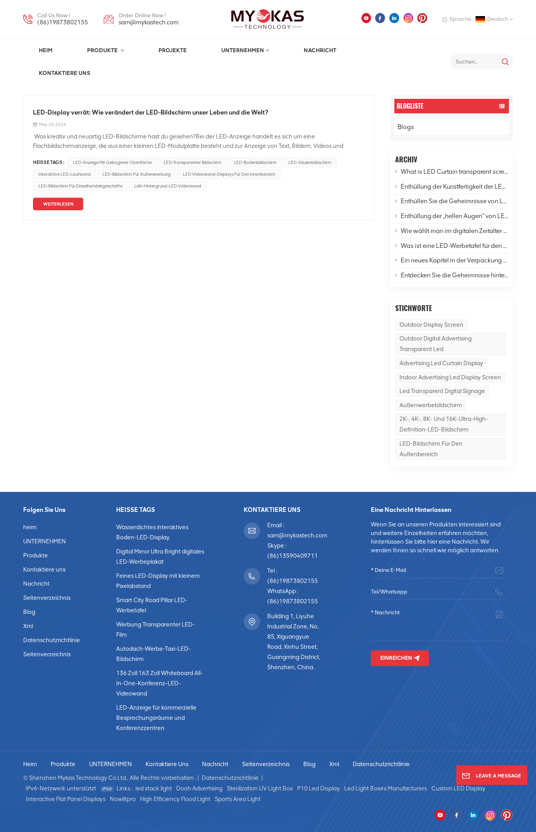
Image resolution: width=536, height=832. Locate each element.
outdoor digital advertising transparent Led (435, 344)
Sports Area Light (238, 799)
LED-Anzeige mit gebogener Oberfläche (112, 162)
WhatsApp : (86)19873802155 (292, 596)
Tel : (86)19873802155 (292, 575)
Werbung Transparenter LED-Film (155, 629)
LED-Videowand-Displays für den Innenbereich (229, 174)
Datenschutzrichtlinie (51, 640)
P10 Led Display (318, 788)
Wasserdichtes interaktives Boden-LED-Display (152, 532)
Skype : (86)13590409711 (292, 550)
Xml (28, 626)
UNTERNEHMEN (242, 50)
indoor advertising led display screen (450, 377)
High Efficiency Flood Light (175, 799)
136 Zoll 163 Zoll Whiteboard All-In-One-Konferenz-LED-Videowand (159, 683)
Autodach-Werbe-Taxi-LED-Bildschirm (153, 654)
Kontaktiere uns (64, 72)
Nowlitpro (123, 799)
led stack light (153, 788)
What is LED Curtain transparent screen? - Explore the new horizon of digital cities (454, 171)
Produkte (103, 50)
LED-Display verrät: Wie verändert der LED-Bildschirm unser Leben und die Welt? (150, 112)
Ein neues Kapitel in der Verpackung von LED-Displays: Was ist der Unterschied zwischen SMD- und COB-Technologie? (454, 260)
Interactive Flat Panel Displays (66, 799)
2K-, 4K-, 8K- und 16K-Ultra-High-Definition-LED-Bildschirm (443, 424)
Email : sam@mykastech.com (294, 530)
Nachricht (320, 50)
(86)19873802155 (62, 22)
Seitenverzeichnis (47, 597)
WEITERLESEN (58, 204)
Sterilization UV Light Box (260, 788)
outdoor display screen (431, 324)
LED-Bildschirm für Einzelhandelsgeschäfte (80, 186)
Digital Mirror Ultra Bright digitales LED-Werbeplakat (160, 556)
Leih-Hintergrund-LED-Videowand (167, 186)
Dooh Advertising (199, 788)
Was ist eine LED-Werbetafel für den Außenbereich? (454, 245)
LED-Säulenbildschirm (310, 162)
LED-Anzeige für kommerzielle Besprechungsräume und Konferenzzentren (156, 718)
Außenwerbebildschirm (430, 405)
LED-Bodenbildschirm (255, 162)
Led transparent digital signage (442, 391)
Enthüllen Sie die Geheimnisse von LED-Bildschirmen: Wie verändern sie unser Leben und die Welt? (454, 201)
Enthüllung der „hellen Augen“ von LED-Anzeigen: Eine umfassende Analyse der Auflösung (454, 216)
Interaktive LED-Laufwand (64, 174)
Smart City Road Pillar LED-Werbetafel (152, 605)
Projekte (173, 50)
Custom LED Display (458, 788)
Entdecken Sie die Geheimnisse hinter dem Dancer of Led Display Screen (454, 275)
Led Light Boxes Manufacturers (385, 788)
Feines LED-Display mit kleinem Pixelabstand (158, 581)
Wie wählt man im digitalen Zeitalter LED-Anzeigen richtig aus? (454, 231)
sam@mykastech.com (149, 22)
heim (46, 50)
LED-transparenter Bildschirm (193, 162)
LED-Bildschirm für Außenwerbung (136, 174)
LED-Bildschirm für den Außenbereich (431, 449)
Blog (29, 611)
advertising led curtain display (441, 363)
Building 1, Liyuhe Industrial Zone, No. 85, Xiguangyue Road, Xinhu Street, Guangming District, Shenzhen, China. (293, 642)
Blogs (405, 127)
